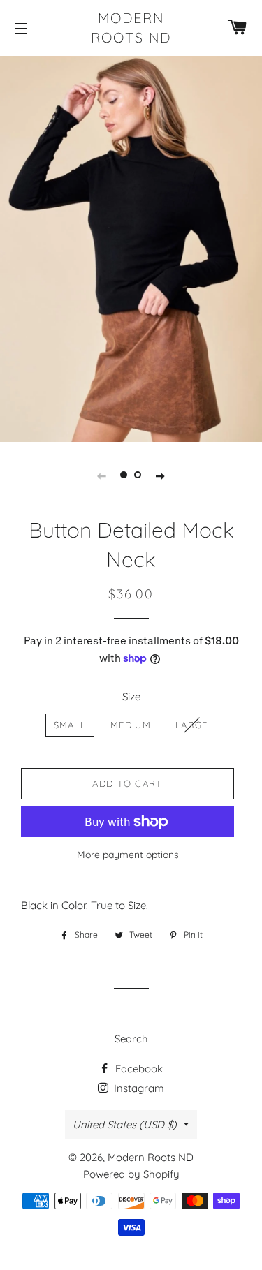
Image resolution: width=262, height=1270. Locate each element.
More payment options (128, 854)
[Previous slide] (102, 474)
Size (131, 696)
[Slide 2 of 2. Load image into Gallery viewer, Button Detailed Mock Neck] (138, 475)
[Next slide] (160, 474)
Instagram (137, 1088)
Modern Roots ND (131, 27)
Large (191, 724)
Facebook (137, 1068)
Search (131, 1038)
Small (70, 724)
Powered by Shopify (131, 1174)
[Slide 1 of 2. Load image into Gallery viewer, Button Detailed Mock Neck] (124, 475)
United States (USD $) (125, 1124)
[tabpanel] (131, 247)
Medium (130, 724)
